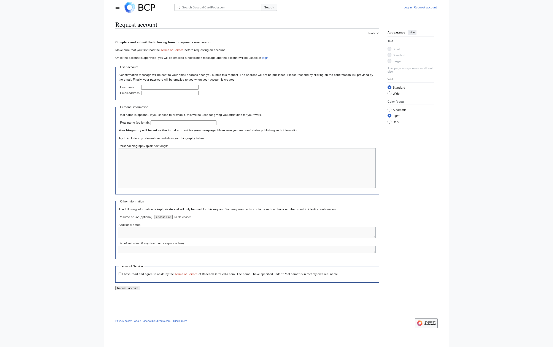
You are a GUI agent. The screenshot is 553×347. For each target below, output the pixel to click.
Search (269, 7)
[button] (117, 7)
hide (412, 32)
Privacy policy (123, 321)
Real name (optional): (135, 122)
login (265, 57)
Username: (127, 87)
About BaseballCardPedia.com (152, 321)
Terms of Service (172, 50)
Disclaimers (180, 321)
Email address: (130, 93)
